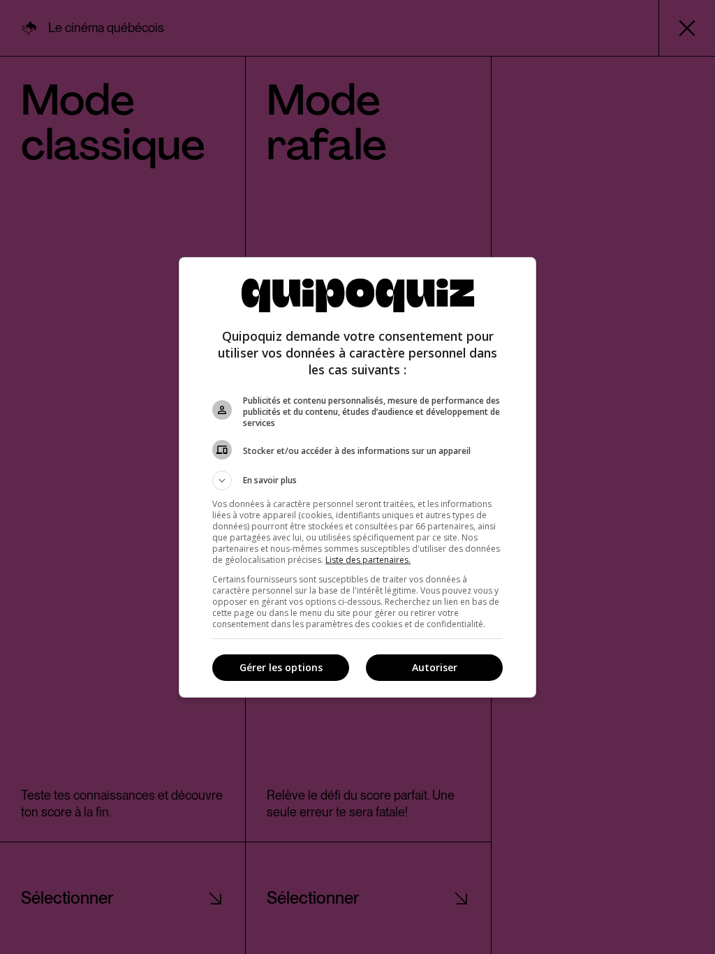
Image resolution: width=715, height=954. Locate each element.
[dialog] (357, 477)
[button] (357, 480)
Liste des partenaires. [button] (368, 560)
